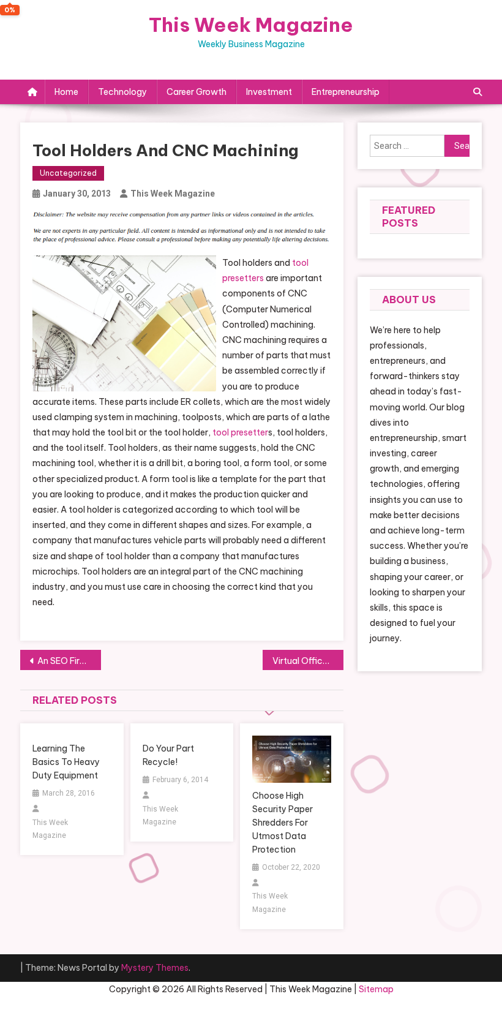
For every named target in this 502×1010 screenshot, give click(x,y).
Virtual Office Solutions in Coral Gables (307, 660)
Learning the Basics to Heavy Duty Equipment (66, 762)
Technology (122, 91)
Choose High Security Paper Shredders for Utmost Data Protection (282, 822)
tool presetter (240, 432)
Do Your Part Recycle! (168, 755)
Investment (269, 91)
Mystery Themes (155, 967)
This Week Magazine (251, 24)
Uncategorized (68, 173)
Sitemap (376, 989)
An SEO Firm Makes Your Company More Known (69, 660)
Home (66, 91)
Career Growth (197, 91)
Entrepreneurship (346, 91)
